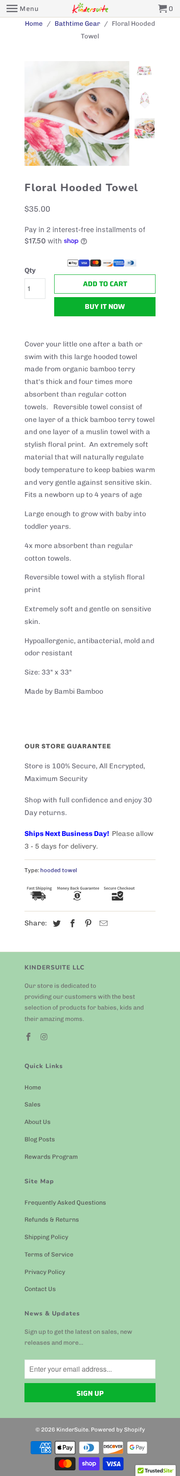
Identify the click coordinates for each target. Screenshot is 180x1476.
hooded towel (58, 870)
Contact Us (40, 1289)
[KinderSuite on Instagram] (45, 1037)
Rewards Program (51, 1157)
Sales (32, 1104)
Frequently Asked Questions (65, 1202)
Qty (30, 270)
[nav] (23, 8)
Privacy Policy (44, 1272)
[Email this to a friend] (102, 923)
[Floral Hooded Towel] (76, 113)
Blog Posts (39, 1139)
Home (32, 1087)
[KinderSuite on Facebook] (29, 1037)
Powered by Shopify (118, 1429)
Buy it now (105, 306)
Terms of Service (48, 1254)
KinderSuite (72, 1429)
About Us (37, 1122)
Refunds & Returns (51, 1219)
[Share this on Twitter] (55, 923)
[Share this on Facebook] (71, 923)
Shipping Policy (46, 1237)
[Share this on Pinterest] (87, 923)
